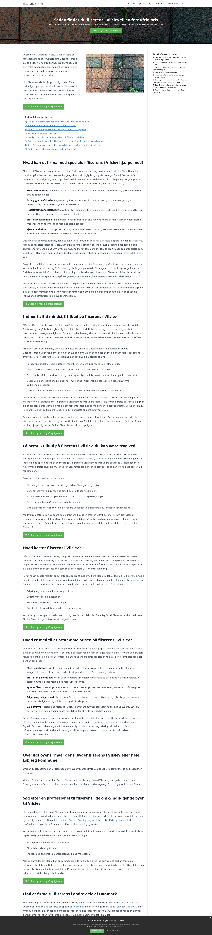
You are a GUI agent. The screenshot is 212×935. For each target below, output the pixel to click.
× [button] (210, 918)
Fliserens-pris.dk (33, 3)
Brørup (72, 820)
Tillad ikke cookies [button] (113, 931)
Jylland (142, 3)
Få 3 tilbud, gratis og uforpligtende (106, 30)
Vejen (91, 820)
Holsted (99, 820)
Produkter (173, 3)
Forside (131, 3)
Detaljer (123, 926)
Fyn (150, 3)
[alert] (106, 925)
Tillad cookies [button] (97, 931)
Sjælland (160, 3)
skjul (52, 117)
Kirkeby (113, 820)
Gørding (82, 820)
